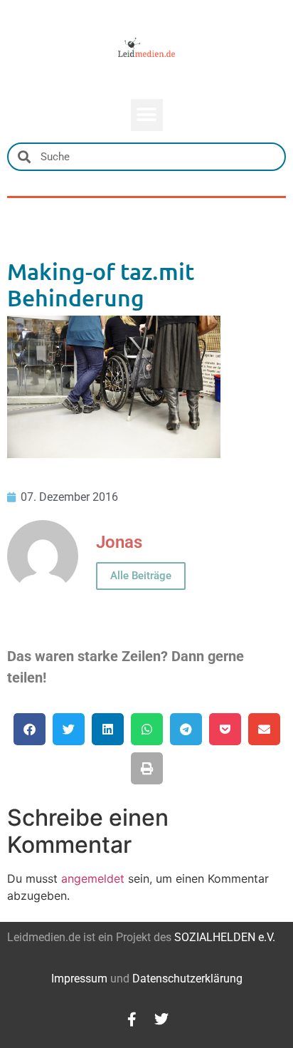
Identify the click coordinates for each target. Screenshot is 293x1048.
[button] (147, 115)
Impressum (79, 978)
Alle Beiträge (140, 575)
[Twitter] (161, 1019)
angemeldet (92, 878)
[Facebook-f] (131, 1019)
